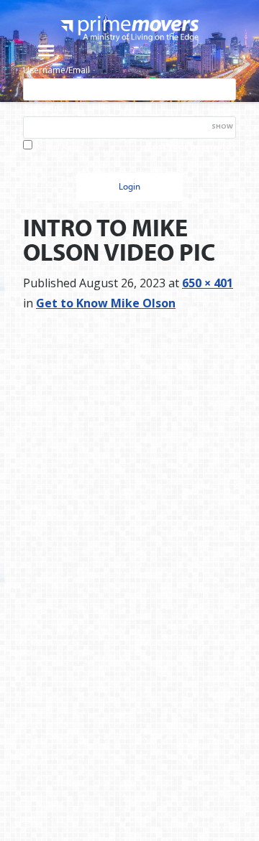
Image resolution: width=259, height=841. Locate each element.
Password (43, 108)
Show (222, 126)
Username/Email (56, 70)
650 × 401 (207, 283)
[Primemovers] (129, 28)
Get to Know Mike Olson (106, 303)
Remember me (58, 147)
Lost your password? (192, 146)
